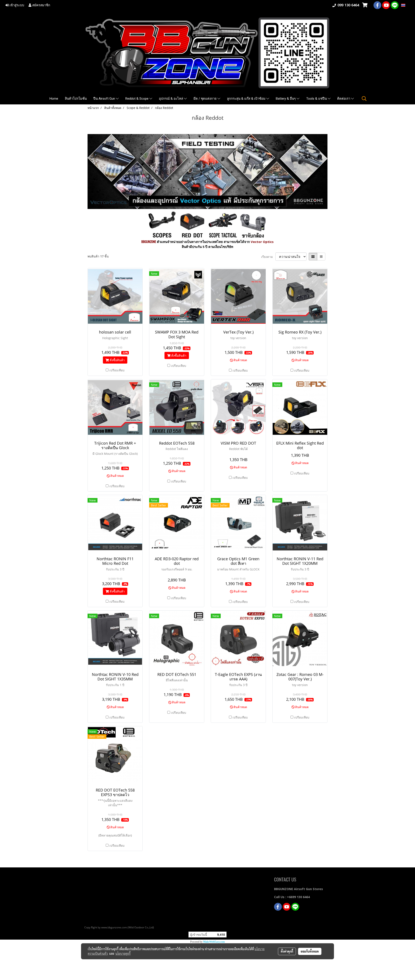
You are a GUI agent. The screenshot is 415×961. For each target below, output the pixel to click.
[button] (364, 98)
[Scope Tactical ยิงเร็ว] (223, 224)
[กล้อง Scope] (162, 224)
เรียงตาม (268, 257)
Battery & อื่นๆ (286, 99)
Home (53, 99)
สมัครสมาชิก (40, 5)
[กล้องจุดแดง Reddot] (192, 224)
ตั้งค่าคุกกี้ (287, 951)
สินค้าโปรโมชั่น (76, 99)
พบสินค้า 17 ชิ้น (98, 256)
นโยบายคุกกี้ (123, 953)
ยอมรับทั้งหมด (310, 951)
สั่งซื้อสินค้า (117, 360)
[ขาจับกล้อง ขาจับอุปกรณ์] (253, 224)
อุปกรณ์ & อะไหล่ (171, 99)
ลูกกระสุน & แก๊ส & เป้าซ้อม (246, 99)
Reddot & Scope (137, 99)
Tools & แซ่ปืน (317, 99)
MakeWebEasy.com (214, 941)
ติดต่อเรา (344, 99)
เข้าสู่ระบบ (16, 5)
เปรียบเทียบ (116, 370)
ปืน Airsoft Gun (104, 99)
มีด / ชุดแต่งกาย (205, 99)
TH (407, 5)
